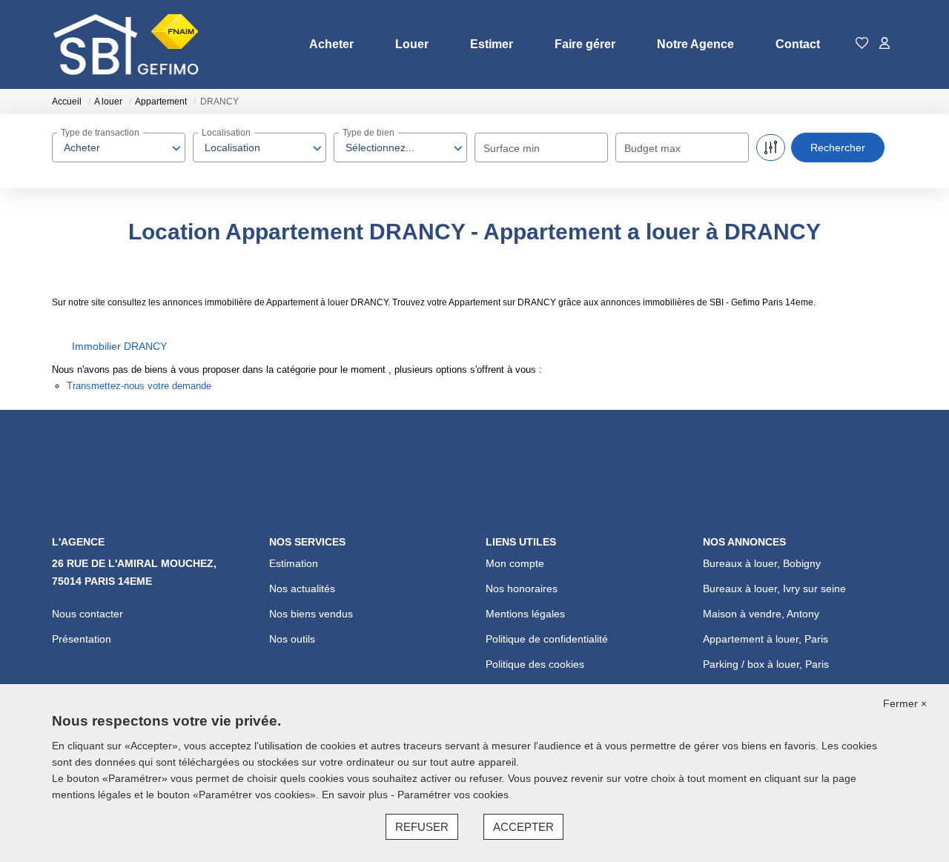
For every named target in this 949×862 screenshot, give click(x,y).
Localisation (226, 132)
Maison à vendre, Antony (761, 614)
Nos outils (292, 639)
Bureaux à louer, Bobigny (762, 563)
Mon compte (515, 563)
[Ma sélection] (862, 44)
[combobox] (119, 147)
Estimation (293, 563)
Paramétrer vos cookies (453, 794)
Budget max (652, 148)
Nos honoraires (522, 588)
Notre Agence (695, 44)
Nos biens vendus (311, 614)
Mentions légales (525, 614)
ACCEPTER (523, 826)
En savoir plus (356, 794)
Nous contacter (87, 614)
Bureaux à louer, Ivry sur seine (774, 588)
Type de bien (368, 132)
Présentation (81, 639)
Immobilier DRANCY (119, 346)
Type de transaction (100, 132)
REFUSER (422, 826)
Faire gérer (585, 44)
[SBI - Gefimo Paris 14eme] (126, 44)
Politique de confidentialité (547, 639)
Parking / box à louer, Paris (766, 664)
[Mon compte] (884, 44)
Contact (798, 44)
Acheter (331, 44)
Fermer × (905, 703)
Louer (412, 44)
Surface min (511, 148)
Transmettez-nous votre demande (139, 385)
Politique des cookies (535, 664)
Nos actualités (302, 588)
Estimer (491, 44)
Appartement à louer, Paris (765, 639)
